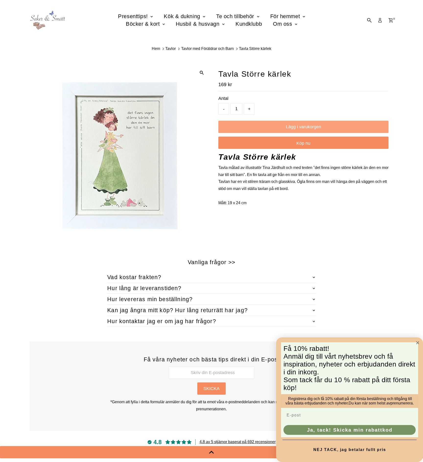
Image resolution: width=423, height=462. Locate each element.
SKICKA (211, 388)
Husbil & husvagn (198, 24)
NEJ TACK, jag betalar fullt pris (349, 450)
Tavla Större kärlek (255, 49)
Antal (223, 98)
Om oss (283, 24)
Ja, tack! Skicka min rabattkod (349, 430)
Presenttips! (133, 16)
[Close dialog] (418, 343)
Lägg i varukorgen (303, 126)
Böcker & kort (143, 24)
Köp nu (303, 143)
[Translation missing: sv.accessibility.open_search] (369, 20)
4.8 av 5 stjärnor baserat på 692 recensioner (238, 442)
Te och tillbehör (236, 16)
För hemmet (286, 16)
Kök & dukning (183, 16)
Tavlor (170, 49)
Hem (156, 49)
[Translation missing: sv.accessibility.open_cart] (390, 20)
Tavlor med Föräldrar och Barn (207, 49)
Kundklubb (248, 24)
